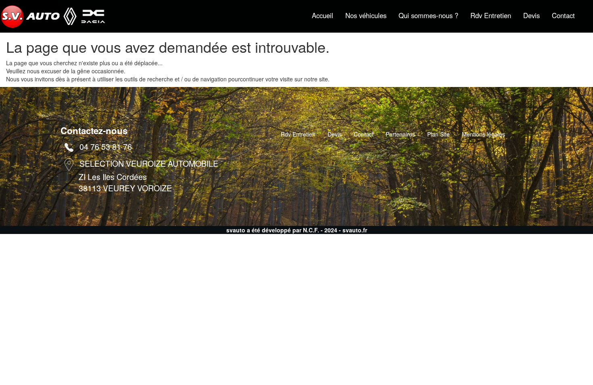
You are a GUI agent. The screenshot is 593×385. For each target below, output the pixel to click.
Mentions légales (483, 134)
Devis (531, 15)
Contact (563, 15)
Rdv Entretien (490, 15)
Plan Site (438, 134)
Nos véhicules (365, 15)
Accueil (322, 15)
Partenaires (400, 134)
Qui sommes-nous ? (428, 15)
